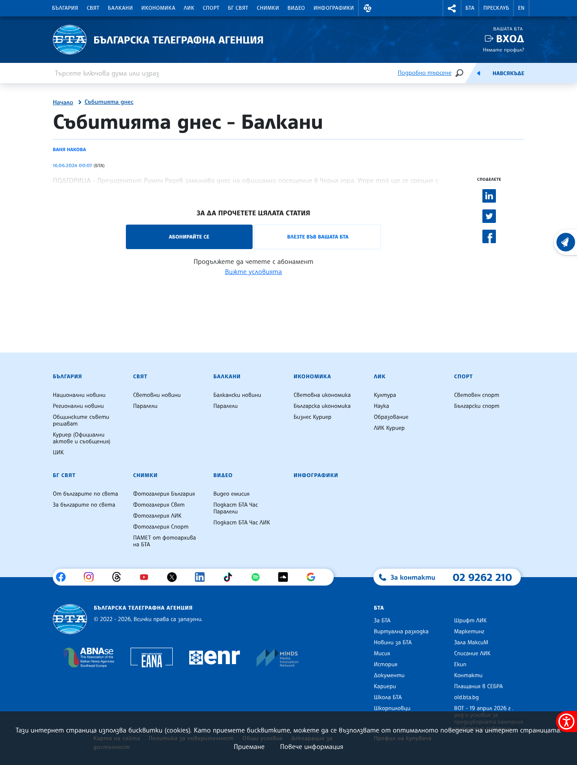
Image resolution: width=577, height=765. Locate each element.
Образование (391, 417)
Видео (296, 8)
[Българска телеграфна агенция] (70, 619)
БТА (469, 8)
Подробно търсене (425, 72)
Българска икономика (322, 406)
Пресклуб (496, 8)
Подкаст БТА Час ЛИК (241, 522)
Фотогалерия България (164, 494)
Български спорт (476, 406)
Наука (381, 406)
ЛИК (189, 8)
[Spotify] (259, 577)
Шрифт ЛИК (470, 620)
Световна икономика (322, 395)
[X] (175, 577)
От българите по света (85, 494)
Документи (389, 675)
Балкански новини (237, 395)
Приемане (249, 746)
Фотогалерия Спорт (160, 527)
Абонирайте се (189, 236)
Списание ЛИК (472, 653)
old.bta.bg (466, 697)
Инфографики (333, 8)
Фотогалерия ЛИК (157, 516)
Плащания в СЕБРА (478, 686)
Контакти (468, 675)
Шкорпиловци (392, 708)
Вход (510, 39)
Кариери (385, 686)
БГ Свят (238, 8)
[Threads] (120, 577)
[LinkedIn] (203, 577)
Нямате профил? (503, 49)
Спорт (211, 8)
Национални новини (79, 395)
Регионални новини (78, 406)
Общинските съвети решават (81, 420)
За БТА (382, 620)
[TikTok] (231, 577)
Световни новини (157, 395)
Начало (63, 102)
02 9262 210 (482, 577)
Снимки (268, 8)
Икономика (159, 8)
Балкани (120, 8)
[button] (367, 8)
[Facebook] (64, 577)
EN (521, 8)
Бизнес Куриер (313, 417)
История (385, 664)
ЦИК (58, 452)
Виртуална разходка (401, 631)
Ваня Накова (69, 149)
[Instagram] (92, 577)
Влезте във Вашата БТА (317, 236)
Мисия (382, 653)
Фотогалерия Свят (159, 505)
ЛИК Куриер (389, 428)
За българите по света (84, 505)
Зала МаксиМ (471, 642)
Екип (460, 664)
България (65, 8)
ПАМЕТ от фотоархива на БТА (164, 541)
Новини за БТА (393, 642)
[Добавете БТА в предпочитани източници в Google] (314, 577)
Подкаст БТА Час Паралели (235, 508)
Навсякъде (508, 73)
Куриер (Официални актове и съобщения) (81, 438)
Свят (93, 8)
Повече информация (311, 746)
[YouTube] (147, 577)
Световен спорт (476, 395)
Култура (385, 395)
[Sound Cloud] (286, 577)
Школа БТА (388, 697)
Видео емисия (231, 494)
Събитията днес (108, 102)
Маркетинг (469, 631)
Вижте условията (253, 271)
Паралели (145, 406)
